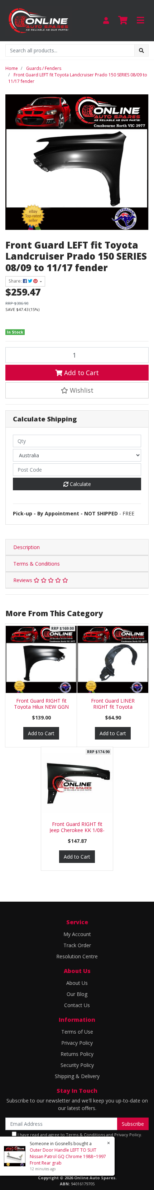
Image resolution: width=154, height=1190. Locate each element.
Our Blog (77, 994)
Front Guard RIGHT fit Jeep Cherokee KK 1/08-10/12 (77, 830)
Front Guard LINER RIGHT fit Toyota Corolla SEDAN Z (113, 706)
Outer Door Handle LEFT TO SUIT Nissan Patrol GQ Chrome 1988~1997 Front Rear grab (68, 1156)
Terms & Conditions (36, 563)
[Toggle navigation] (140, 20)
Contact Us (77, 1005)
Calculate (79, 484)
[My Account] (106, 20)
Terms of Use (77, 1031)
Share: (16, 281)
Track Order (77, 945)
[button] (77, 390)
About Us (77, 982)
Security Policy (77, 1065)
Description (26, 547)
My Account (77, 934)
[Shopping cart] (123, 20)
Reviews (23, 580)
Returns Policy (77, 1053)
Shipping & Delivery (77, 1076)
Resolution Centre (77, 956)
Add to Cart (80, 372)
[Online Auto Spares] (38, 19)
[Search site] (141, 50)
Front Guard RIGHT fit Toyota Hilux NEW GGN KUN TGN (41, 706)
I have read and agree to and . (79, 1134)
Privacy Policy (77, 1042)
